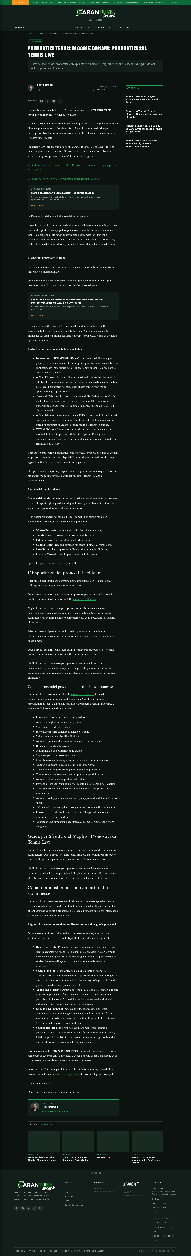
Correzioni (55, 1251)
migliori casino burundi (99, 3)
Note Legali (20, 1251)
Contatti (155, 1211)
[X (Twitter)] (16, 1208)
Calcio (67, 1188)
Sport (112, 27)
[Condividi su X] (47, 101)
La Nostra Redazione (161, 1203)
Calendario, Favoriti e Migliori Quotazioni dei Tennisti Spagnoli (64, 179)
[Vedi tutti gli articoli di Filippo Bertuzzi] (31, 88)
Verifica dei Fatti (72, 1251)
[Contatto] (39, 90)
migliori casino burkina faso (155, 3)
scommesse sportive (82, 694)
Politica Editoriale (159, 1207)
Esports (125, 27)
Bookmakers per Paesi (163, 1227)
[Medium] (28, 1208)
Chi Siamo (156, 1199)
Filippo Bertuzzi (44, 84)
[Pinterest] (40, 1208)
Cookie (43, 1251)
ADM (155, 1240)
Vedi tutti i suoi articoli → (55, 1111)
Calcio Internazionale (74, 1205)
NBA (66, 1193)
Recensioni (99, 27)
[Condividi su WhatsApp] (53, 101)
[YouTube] (22, 1208)
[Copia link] (60, 101)
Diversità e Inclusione (94, 1251)
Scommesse (81, 27)
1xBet (155, 1231)
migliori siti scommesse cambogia (71, 3)
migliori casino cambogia (42, 3)
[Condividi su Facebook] (41, 101)
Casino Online (160, 1222)
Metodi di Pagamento (163, 1236)
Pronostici (69, 1197)
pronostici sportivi (66, 1074)
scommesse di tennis (84, 599)
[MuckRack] (34, 1208)
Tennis (67, 1201)
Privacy (32, 1251)
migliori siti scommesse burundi (126, 3)
